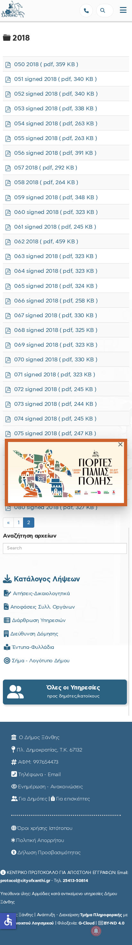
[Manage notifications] (96, 931)
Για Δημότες (33, 798)
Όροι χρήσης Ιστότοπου (44, 828)
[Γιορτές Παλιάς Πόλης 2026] (66, 472)
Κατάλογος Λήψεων (46, 579)
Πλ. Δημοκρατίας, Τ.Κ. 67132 (49, 749)
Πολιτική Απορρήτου (40, 840)
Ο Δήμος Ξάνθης (38, 737)
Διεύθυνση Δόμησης (33, 633)
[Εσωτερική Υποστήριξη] (8, 11)
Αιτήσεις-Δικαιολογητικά (40, 593)
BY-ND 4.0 (114, 923)
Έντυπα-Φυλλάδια (32, 647)
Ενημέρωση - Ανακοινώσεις (50, 786)
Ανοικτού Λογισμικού (33, 923)
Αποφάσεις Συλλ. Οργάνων (42, 607)
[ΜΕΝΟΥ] (123, 10)
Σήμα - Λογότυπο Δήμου (40, 660)
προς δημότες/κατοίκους (73, 691)
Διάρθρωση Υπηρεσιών (37, 620)
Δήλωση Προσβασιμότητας (48, 852)
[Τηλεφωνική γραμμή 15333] (86, 10)
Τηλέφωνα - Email (39, 774)
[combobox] (104, 10)
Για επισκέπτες (73, 798)
